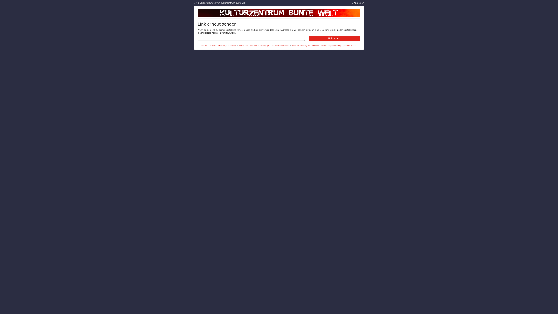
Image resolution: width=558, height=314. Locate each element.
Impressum (232, 45)
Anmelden (358, 2)
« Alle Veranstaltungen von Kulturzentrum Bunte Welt (220, 2)
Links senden (334, 38)
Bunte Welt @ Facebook (280, 45)
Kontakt (204, 45)
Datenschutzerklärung (217, 45)
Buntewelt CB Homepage (259, 45)
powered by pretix (350, 45)
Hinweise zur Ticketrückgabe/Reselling (326, 45)
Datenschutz (243, 45)
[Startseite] (279, 13)
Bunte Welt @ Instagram (301, 45)
